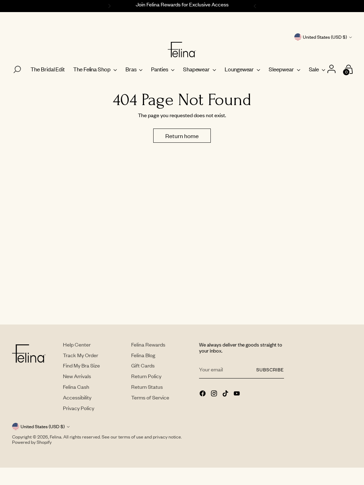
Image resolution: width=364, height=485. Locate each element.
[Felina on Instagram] (214, 394)
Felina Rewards (148, 344)
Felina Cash (76, 386)
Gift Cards (143, 365)
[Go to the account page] (332, 69)
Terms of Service (150, 397)
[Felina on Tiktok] (226, 394)
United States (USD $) (325, 37)
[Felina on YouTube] (237, 394)
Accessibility (77, 397)
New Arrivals (77, 376)
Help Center (77, 344)
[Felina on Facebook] (203, 394)
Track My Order (80, 355)
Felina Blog (143, 355)
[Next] (256, 6)
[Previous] (108, 6)
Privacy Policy (78, 408)
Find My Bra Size (81, 365)
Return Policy (146, 376)
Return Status (147, 386)
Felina (55, 437)
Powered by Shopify (32, 442)
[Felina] (182, 50)
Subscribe (270, 369)
